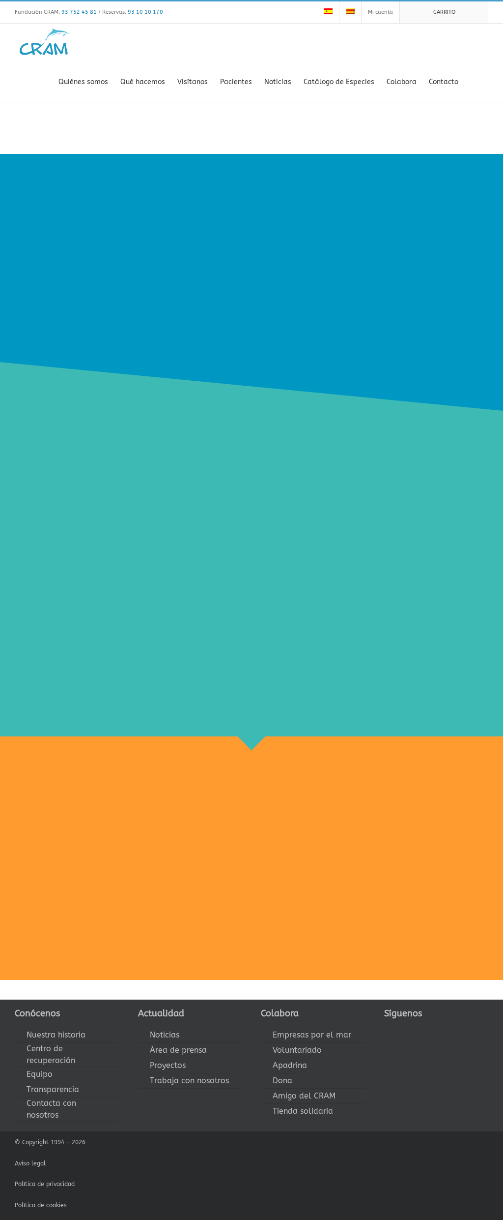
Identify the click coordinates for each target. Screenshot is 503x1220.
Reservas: (132, 12)
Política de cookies (41, 1205)
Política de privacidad (45, 1184)
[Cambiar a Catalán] (350, 12)
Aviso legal (30, 1163)
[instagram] (418, 1032)
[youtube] (434, 1032)
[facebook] (387, 1032)
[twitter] (403, 1032)
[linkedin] (450, 1032)
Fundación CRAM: (56, 12)
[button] (473, 81)
